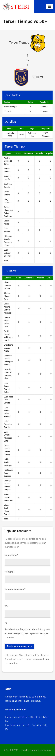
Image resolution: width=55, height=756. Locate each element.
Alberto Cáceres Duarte (7, 285)
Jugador (7, 153)
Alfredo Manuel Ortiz (7, 296)
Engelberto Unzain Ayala (8, 348)
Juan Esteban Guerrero (7, 253)
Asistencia (28, 153)
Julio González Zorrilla (8, 424)
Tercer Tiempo (10, 106)
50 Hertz (7, 111)
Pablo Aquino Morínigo (7, 462)
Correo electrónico (15, 589)
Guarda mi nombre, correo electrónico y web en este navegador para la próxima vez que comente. (27, 633)
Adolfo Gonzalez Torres (8, 161)
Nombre (9, 571)
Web (7, 606)
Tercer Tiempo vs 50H (25, 21)
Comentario (11, 555)
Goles (18, 153)
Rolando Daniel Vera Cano (8, 497)
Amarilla (39, 153)
